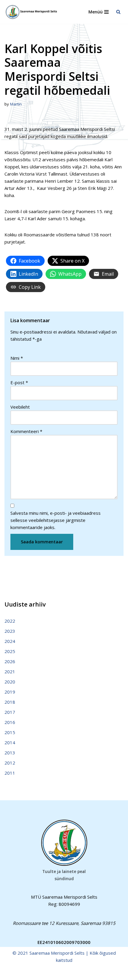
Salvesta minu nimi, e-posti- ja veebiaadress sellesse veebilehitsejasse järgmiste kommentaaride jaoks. (55, 520)
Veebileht (20, 407)
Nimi (16, 358)
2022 (9, 621)
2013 (9, 753)
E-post (19, 382)
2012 (9, 763)
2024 (9, 641)
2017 (9, 712)
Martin (16, 104)
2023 (9, 631)
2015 (9, 732)
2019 (9, 692)
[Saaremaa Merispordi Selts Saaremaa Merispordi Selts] (32, 12)
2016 (9, 722)
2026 (9, 661)
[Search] (118, 12)
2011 (9, 773)
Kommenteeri (26, 431)
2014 (9, 742)
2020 (9, 682)
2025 (9, 651)
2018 (9, 702)
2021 (9, 672)
